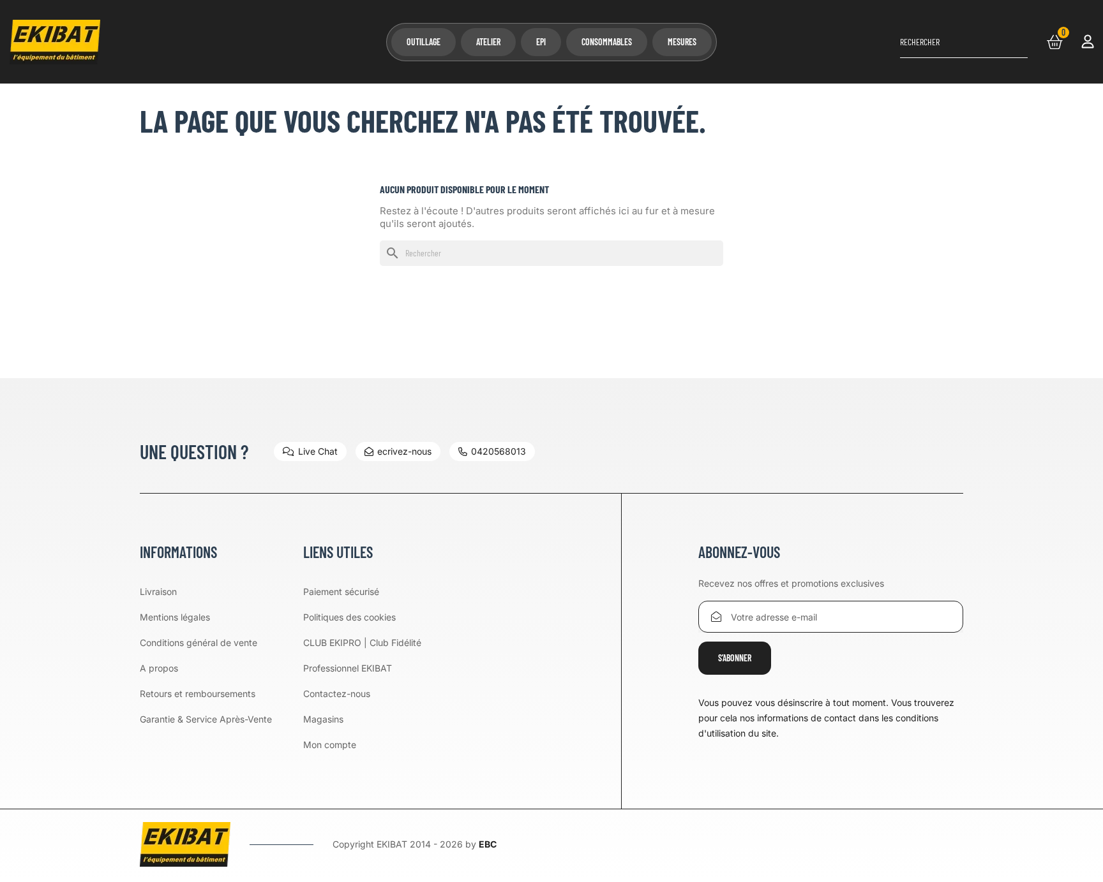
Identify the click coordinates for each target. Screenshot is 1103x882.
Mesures (682, 41)
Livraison (158, 591)
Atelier (488, 41)
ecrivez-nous (404, 451)
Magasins (323, 719)
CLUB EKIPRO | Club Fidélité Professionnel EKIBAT (362, 655)
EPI (541, 41)
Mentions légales (175, 617)
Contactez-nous (336, 693)
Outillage (423, 41)
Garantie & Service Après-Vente (206, 719)
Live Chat (318, 451)
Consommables (607, 41)
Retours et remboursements (197, 693)
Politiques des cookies (349, 617)
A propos (159, 668)
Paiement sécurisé (341, 591)
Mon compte (329, 744)
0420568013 (498, 451)
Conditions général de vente (198, 642)
